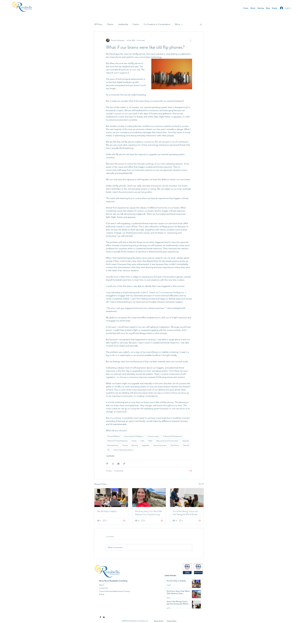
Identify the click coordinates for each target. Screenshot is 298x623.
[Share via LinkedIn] (118, 463)
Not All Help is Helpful (106, 511)
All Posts (98, 24)
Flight (150, 441)
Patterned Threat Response (117, 441)
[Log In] (280, 8)
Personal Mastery (113, 436)
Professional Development (172, 436)
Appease (185, 441)
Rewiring (135, 445)
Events (136, 24)
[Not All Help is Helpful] (111, 497)
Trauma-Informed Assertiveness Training (114, 591)
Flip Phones (175, 445)
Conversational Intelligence (134, 436)
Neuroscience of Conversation (167, 441)
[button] (201, 24)
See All (201, 484)
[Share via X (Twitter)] (113, 463)
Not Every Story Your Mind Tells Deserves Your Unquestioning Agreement (148, 513)
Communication (153, 436)
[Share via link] (124, 463)
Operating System (160, 445)
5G (108, 450)
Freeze (134, 441)
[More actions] (190, 40)
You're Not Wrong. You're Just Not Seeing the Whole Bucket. (185, 513)
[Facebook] (100, 617)
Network (186, 445)
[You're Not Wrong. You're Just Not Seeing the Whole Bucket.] (187, 497)
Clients (110, 24)
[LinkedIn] (104, 617)
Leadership (123, 24)
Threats (125, 445)
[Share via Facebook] (107, 463)
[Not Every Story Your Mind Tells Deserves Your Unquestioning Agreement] (149, 497)
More (177, 24)
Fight (142, 441)
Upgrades (145, 445)
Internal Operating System (123, 450)
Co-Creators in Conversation (157, 24)
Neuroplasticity (112, 445)
